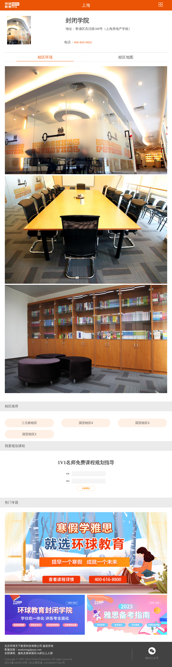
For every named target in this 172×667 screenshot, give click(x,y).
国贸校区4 (86, 423)
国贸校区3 (142, 423)
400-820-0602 (83, 42)
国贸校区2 (29, 434)
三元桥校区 (29, 423)
